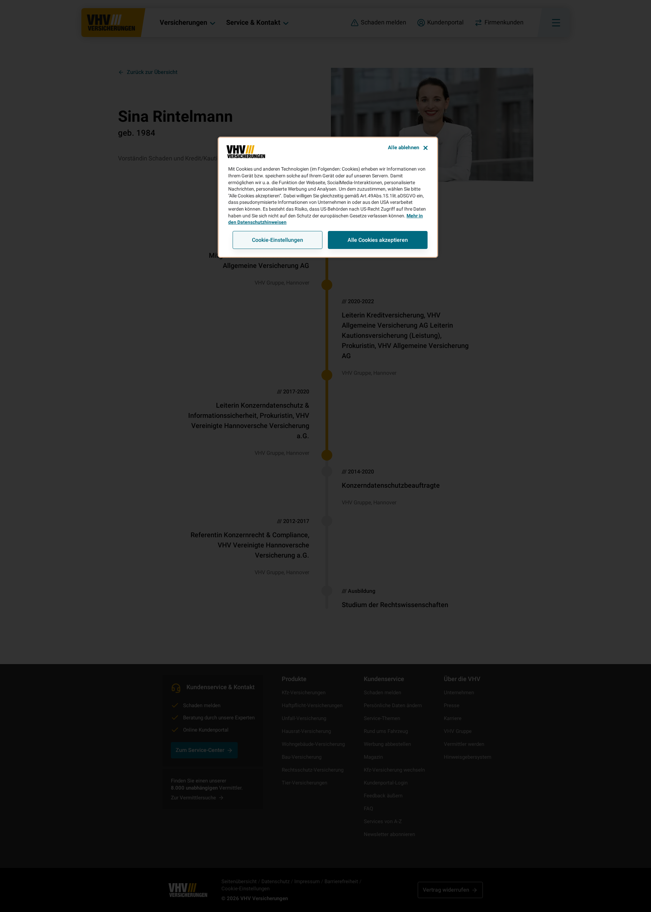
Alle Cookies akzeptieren (378, 240)
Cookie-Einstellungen (277, 240)
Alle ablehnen (403, 147)
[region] (328, 197)
